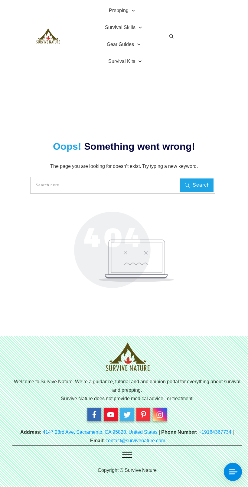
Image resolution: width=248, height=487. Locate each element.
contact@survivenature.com (135, 440)
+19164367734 (215, 432)
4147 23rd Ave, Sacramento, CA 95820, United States (100, 432)
